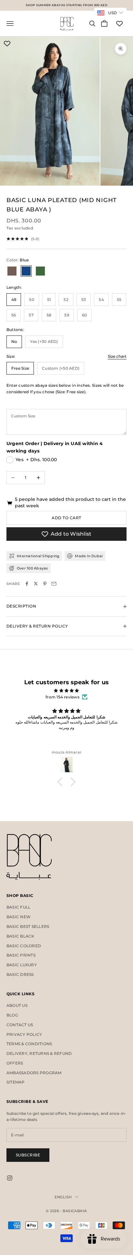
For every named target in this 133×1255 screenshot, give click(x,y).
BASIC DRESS (20, 974)
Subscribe (28, 1155)
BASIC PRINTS (21, 955)
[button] (61, 781)
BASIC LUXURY (21, 964)
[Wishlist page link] (119, 23)
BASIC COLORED (23, 945)
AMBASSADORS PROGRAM (34, 1072)
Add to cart (66, 517)
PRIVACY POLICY (24, 1034)
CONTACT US (19, 1024)
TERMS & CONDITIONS (29, 1043)
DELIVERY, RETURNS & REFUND (39, 1053)
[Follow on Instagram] (9, 1178)
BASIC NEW (18, 916)
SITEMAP (15, 1082)
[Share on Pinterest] (44, 583)
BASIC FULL (18, 907)
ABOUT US (16, 1005)
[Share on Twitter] (35, 583)
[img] (66, 690)
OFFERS (14, 1063)
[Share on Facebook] (26, 583)
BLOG (12, 1015)
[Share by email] (53, 583)
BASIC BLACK (20, 936)
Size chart (117, 356)
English (63, 1197)
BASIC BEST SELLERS (27, 926)
